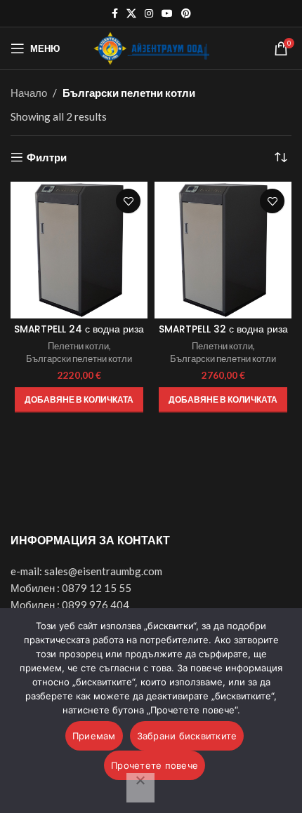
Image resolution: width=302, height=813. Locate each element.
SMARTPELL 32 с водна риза (223, 329)
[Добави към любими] (128, 201)
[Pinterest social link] (186, 13)
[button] (79, 399)
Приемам (94, 735)
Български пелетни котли (79, 358)
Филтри (47, 157)
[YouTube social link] (167, 13)
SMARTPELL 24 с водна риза (79, 329)
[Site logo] (151, 47)
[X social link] (131, 13)
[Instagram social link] (148, 13)
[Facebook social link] (114, 13)
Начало (29, 92)
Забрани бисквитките (187, 735)
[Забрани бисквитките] (140, 787)
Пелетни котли (78, 345)
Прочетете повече (154, 765)
